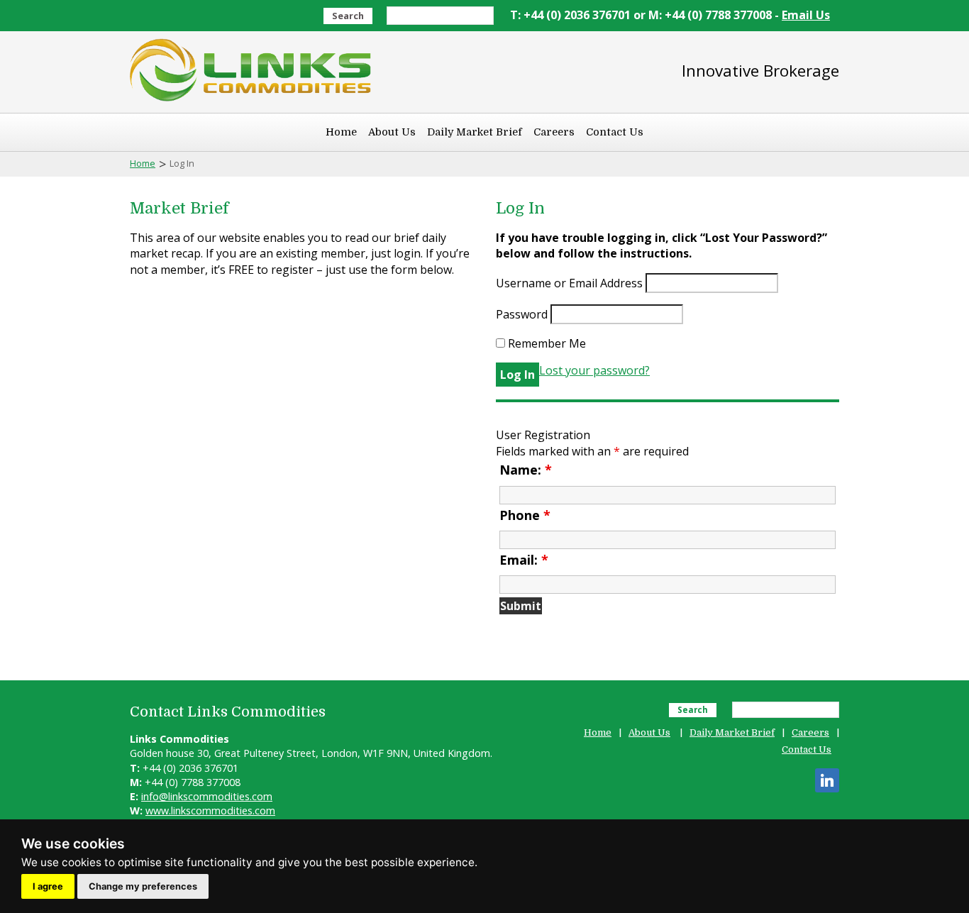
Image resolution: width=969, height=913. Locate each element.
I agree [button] (48, 886)
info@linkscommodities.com (206, 796)
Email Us (806, 15)
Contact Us (614, 132)
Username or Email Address (569, 283)
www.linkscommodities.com (210, 810)
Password (522, 314)
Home (341, 132)
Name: (525, 469)
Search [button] (348, 15)
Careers (554, 132)
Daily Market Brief (474, 132)
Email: (523, 559)
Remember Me (545, 343)
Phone (524, 515)
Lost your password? (594, 370)
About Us (392, 132)
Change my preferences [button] (143, 886)
